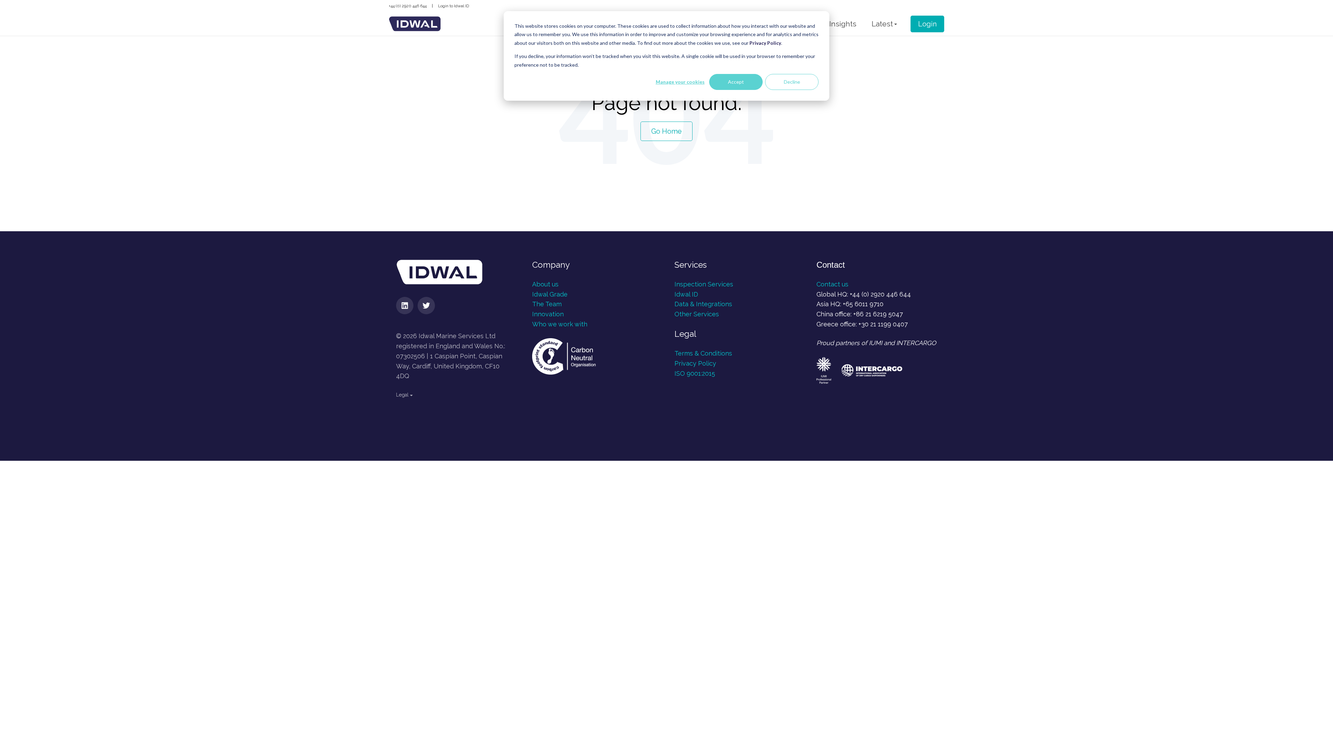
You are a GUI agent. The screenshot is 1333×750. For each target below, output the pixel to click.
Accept (736, 82)
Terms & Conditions (703, 353)
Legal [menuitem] (402, 395)
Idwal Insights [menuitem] (833, 23)
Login (927, 24)
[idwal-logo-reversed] (415, 24)
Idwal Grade (550, 294)
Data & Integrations (703, 304)
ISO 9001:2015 (694, 373)
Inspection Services (704, 284)
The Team (547, 304)
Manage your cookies (680, 82)
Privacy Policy (695, 363)
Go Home (666, 131)
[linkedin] (404, 305)
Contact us (832, 284)
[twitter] (426, 305)
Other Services (696, 314)
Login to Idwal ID (453, 5)
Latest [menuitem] (882, 23)
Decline (792, 82)
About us (545, 284)
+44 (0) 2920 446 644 (408, 5)
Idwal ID (686, 294)
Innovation (548, 314)
